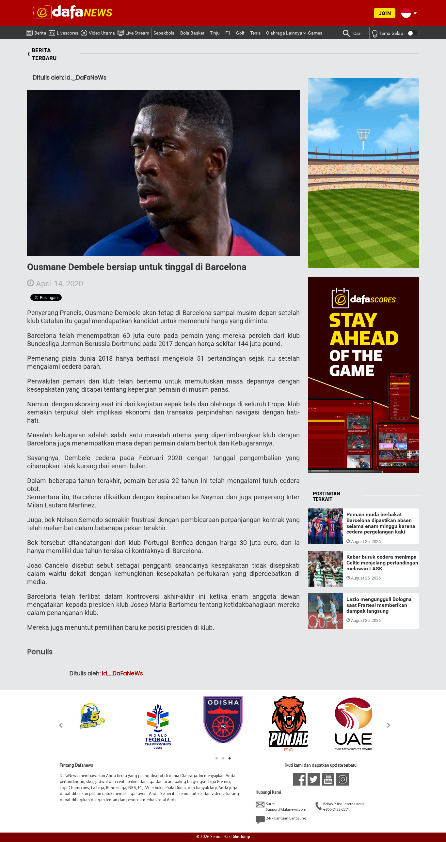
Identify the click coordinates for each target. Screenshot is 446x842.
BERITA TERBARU (41, 54)
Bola (318, 536)
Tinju (215, 33)
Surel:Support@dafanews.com (286, 807)
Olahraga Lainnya (284, 33)
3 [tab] (229, 758)
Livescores (67, 33)
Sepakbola (164, 33)
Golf (240, 33)
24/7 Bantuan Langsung (286, 818)
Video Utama (102, 33)
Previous (57, 725)
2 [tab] (223, 758)
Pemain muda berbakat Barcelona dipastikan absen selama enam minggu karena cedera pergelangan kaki (380, 523)
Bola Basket (192, 33)
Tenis (255, 33)
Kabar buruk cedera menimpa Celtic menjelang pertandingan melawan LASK (382, 562)
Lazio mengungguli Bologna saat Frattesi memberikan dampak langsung (379, 605)
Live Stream (137, 33)
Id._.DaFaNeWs (122, 673)
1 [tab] (216, 758)
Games (315, 33)
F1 (228, 33)
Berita (40, 33)
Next (389, 725)
